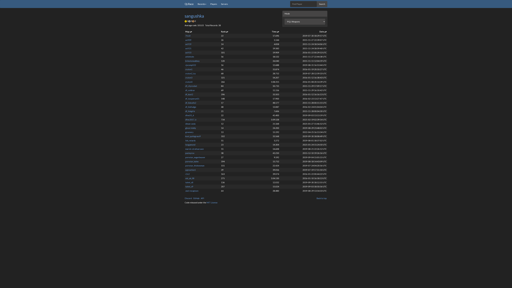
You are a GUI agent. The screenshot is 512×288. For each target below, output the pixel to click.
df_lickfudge (190, 107)
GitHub (196, 198)
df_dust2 (189, 94)
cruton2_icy (190, 73)
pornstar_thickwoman (194, 165)
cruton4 (188, 82)
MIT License (212, 202)
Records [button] (201, 4)
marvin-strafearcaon (194, 149)
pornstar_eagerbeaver (195, 157)
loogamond (190, 144)
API (202, 198)
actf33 (188, 52)
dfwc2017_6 (190, 119)
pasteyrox (189, 153)
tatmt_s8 (189, 182)
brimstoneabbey (192, 61)
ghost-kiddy (190, 128)
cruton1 (188, 69)
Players (213, 4)
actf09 (188, 40)
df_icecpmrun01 (192, 98)
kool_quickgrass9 (193, 136)
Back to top (322, 198)
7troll (187, 36)
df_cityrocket (191, 86)
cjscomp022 (190, 65)
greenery (189, 132)
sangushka (194, 16)
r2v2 (187, 174)
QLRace (189, 3)
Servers (224, 4)
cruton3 (188, 77)
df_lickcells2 (190, 103)
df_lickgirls (190, 111)
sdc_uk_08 (189, 178)
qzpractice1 (190, 170)
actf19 (188, 44)
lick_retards (190, 140)
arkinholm (189, 56)
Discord (188, 198)
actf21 (188, 48)
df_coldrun (190, 90)
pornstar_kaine (192, 161)
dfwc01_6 (189, 115)
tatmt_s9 (189, 186)
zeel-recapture (191, 191)
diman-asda (190, 124)
